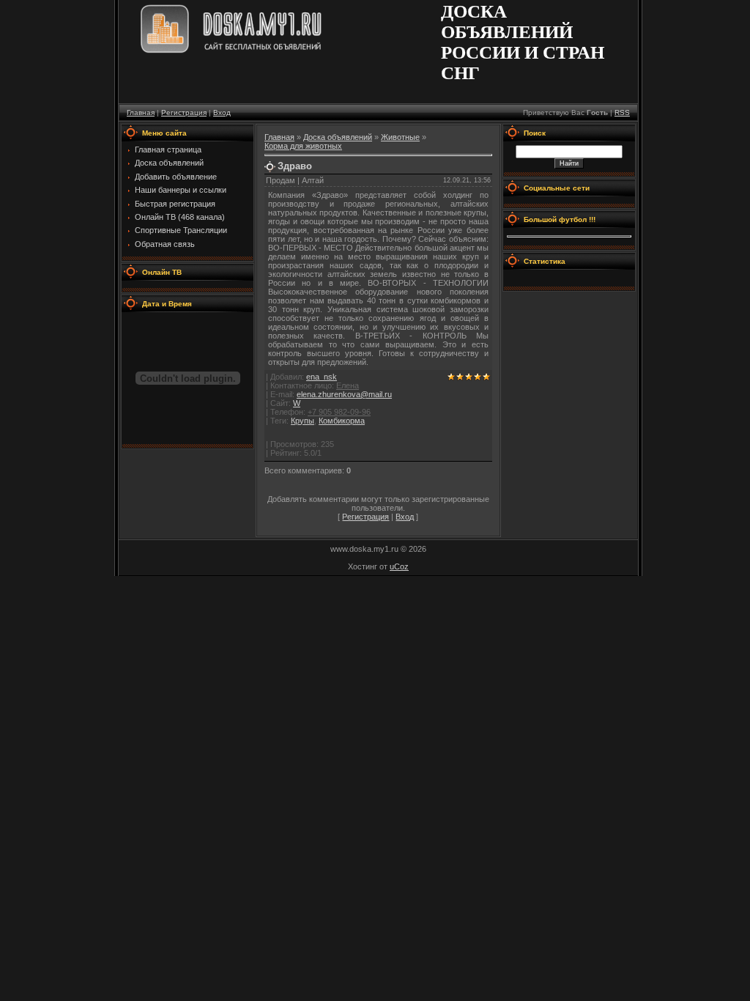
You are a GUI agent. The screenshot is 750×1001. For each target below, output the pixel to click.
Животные (400, 137)
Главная (141, 112)
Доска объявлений (337, 137)
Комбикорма (342, 420)
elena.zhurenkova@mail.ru (344, 394)
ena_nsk (321, 376)
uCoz (399, 566)
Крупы (302, 420)
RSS (622, 112)
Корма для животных (303, 145)
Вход (222, 112)
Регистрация (184, 112)
